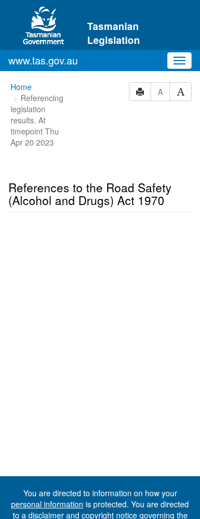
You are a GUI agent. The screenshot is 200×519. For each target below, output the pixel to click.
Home (21, 86)
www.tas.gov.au (43, 60)
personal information (47, 504)
